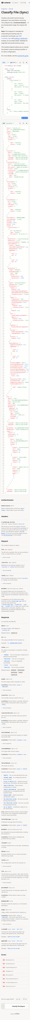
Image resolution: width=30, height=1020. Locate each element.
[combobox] (8, 123)
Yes (19, 999)
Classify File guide (22, 56)
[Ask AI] (26, 62)
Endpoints (4, 9)
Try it (25, 117)
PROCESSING (21, 670)
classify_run (14, 633)
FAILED (20, 672)
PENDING (13, 670)
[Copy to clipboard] (23, 62)
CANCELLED (14, 675)
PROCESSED (14, 672)
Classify (11, 9)
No (26, 999)
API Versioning (8, 535)
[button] (15, 960)
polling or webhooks (20, 38)
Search (16, 2)
